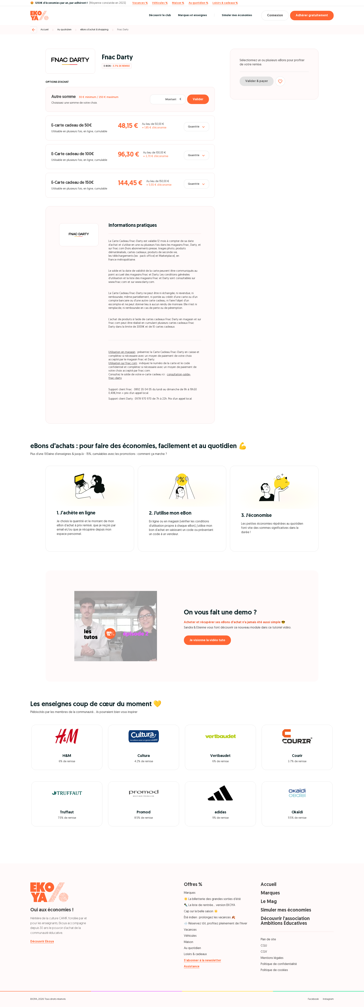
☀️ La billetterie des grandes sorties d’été (212, 899)
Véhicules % (160, 3)
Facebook (313, 999)
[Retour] (33, 30)
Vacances (190, 929)
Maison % (178, 3)
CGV (264, 951)
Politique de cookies (274, 970)
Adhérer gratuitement (312, 15)
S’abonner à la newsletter (202, 960)
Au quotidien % (198, 3)
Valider (198, 99)
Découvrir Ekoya (42, 941)
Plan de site (268, 939)
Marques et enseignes (192, 15)
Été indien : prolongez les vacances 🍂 (209, 917)
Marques (189, 892)
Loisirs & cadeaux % (225, 3)
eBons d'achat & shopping (94, 29)
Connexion (275, 15)
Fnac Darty (123, 29)
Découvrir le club (160, 15)
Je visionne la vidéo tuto (207, 640)
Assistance (191, 966)
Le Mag (269, 901)
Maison (188, 942)
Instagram (328, 999)
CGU (264, 945)
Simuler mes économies (237, 15)
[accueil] (39, 15)
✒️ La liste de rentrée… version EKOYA (209, 905)
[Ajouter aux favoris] (280, 81)
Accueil (45, 29)
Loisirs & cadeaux (195, 954)
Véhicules (190, 935)
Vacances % (140, 3)
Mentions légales (272, 958)
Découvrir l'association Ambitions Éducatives (285, 921)
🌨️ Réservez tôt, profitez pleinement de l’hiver (215, 923)
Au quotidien (64, 29)
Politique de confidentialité (279, 964)
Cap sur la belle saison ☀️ (201, 911)
